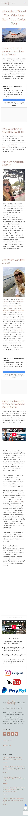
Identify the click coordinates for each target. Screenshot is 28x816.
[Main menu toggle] (25, 3)
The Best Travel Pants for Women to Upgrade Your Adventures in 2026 (13, 800)
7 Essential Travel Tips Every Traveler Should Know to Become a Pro (13, 778)
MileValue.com (18, 501)
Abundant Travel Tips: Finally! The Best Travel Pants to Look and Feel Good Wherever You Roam (14, 768)
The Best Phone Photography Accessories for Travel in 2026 (12, 758)
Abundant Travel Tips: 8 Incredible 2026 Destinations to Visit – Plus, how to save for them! (14, 789)
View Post (5, 762)
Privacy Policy (7, 741)
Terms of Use (7, 745)
